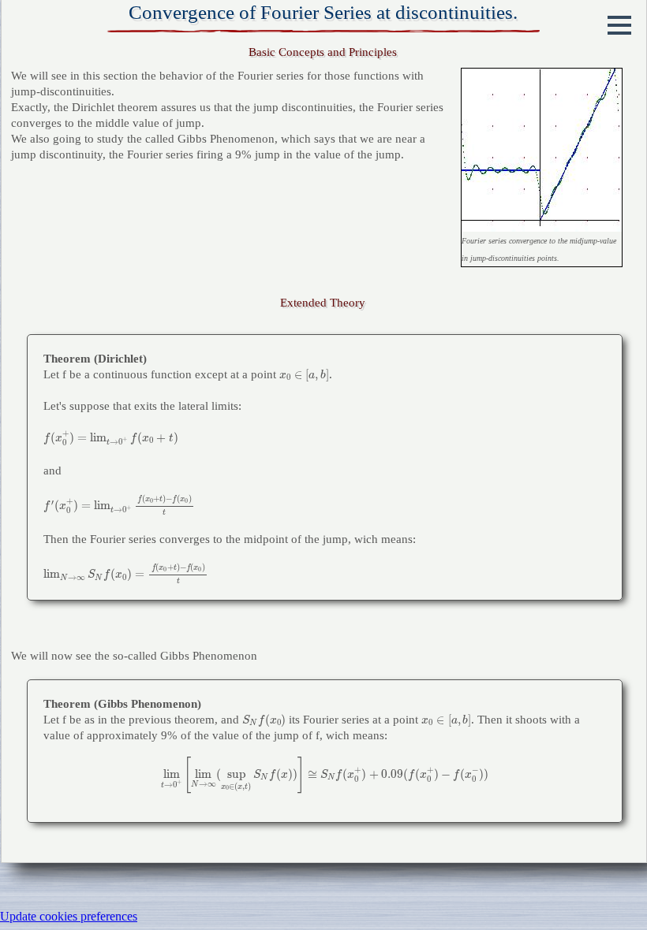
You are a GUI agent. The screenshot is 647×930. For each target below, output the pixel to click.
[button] (619, 25)
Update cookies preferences (68, 916)
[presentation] (304, 375)
